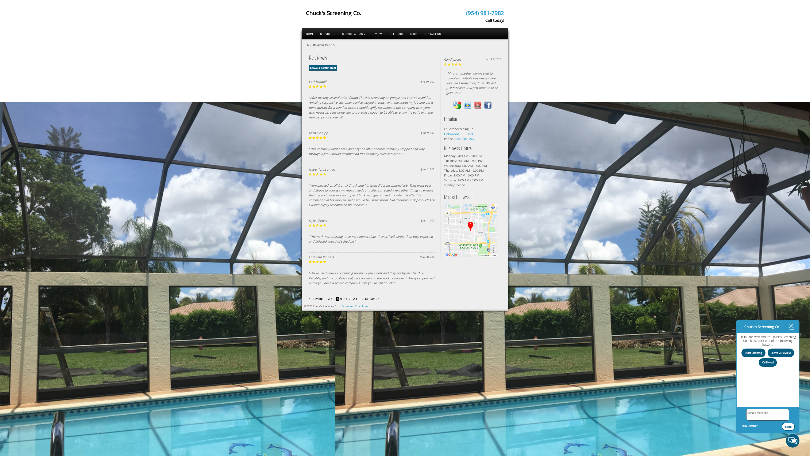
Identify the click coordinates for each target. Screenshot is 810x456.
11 (357, 299)
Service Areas (353, 34)
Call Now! (768, 362)
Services (328, 34)
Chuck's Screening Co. (333, 13)
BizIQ (744, 426)
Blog (413, 34)
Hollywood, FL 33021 (458, 134)
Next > (374, 299)
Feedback (397, 34)
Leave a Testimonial (323, 67)
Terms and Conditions (355, 306)
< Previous (316, 299)
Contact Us (432, 34)
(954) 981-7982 (485, 13)
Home (310, 34)
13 (366, 299)
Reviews (377, 34)
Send (788, 426)
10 (353, 299)
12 (361, 299)
